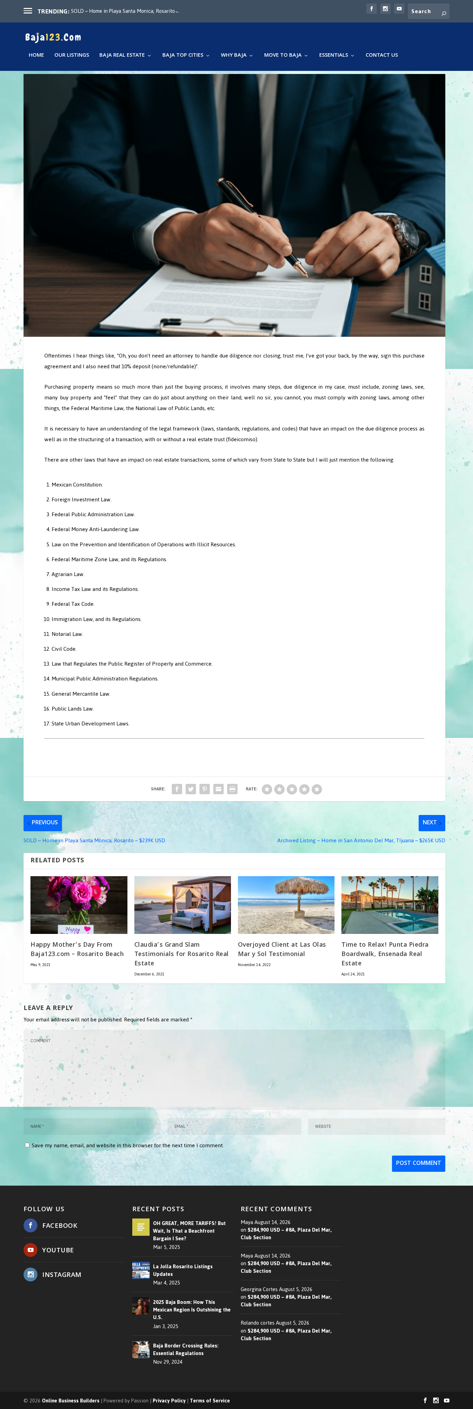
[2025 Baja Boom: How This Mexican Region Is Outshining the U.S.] (141, 1306)
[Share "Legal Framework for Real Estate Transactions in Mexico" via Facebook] (177, 789)
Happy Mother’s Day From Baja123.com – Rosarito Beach (77, 950)
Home (36, 56)
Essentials (333, 56)
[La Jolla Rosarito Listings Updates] (141, 1270)
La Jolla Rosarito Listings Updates (183, 1270)
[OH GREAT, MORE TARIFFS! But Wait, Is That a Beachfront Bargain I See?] (141, 1227)
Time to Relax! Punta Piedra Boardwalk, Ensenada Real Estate (385, 954)
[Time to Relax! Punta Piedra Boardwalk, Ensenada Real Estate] (389, 905)
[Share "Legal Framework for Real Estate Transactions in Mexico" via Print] (232, 789)
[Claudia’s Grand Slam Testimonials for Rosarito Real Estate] (182, 905)
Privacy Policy (169, 1401)
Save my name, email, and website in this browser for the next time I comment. (128, 1145)
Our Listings (71, 56)
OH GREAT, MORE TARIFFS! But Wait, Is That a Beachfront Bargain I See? (189, 1230)
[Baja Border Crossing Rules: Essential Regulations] (141, 1349)
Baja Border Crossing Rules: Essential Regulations (185, 1349)
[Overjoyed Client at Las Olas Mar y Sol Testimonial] (286, 905)
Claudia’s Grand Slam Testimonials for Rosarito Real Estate (181, 954)
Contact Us (382, 56)
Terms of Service (210, 1401)
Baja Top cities (182, 56)
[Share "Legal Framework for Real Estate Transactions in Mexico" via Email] (218, 789)
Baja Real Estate (122, 56)
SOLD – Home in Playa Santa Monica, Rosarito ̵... (125, 11)
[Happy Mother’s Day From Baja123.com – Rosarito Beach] (78, 905)
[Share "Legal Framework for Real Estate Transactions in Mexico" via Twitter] (191, 789)
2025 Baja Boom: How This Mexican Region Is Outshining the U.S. (192, 1309)
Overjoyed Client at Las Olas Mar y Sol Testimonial (282, 950)
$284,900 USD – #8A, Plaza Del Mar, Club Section (286, 1233)
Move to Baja (283, 56)
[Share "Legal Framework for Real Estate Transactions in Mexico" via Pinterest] (205, 789)
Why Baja (234, 56)
